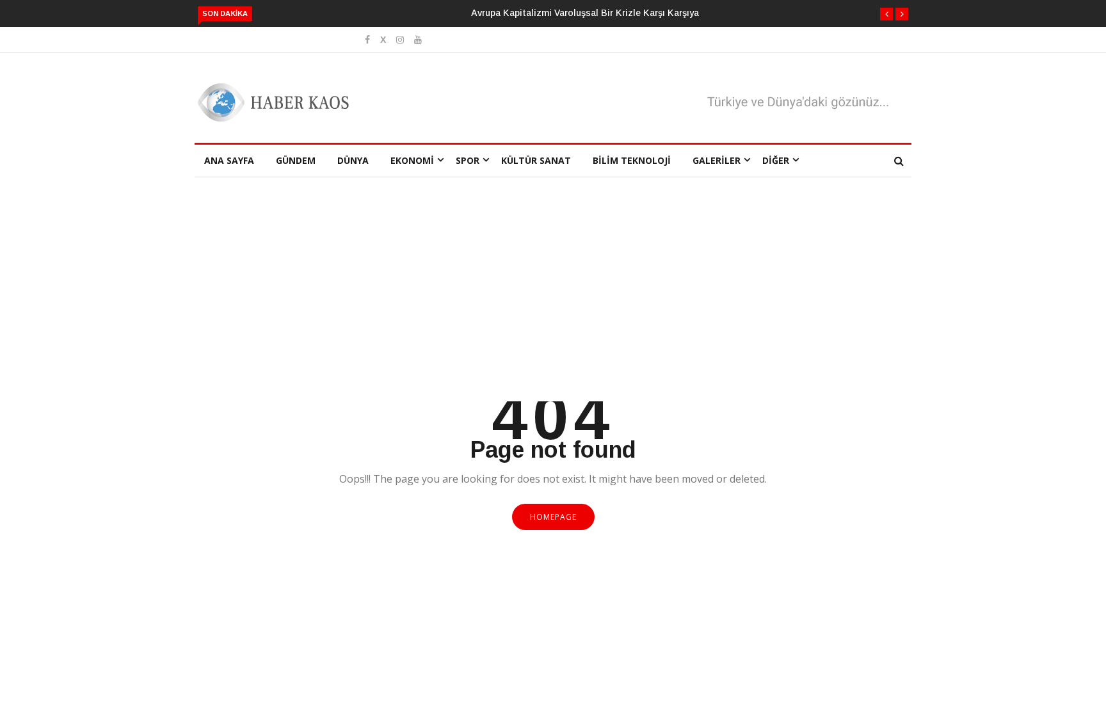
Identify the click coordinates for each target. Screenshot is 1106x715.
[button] (886, 14)
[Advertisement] (553, 305)
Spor (467, 160)
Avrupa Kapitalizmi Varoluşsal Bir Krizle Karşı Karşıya (585, 13)
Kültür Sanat (536, 160)
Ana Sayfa (229, 160)
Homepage (553, 516)
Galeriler (717, 160)
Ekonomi (412, 160)
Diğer (775, 160)
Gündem (296, 160)
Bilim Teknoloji (632, 160)
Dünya (353, 160)
